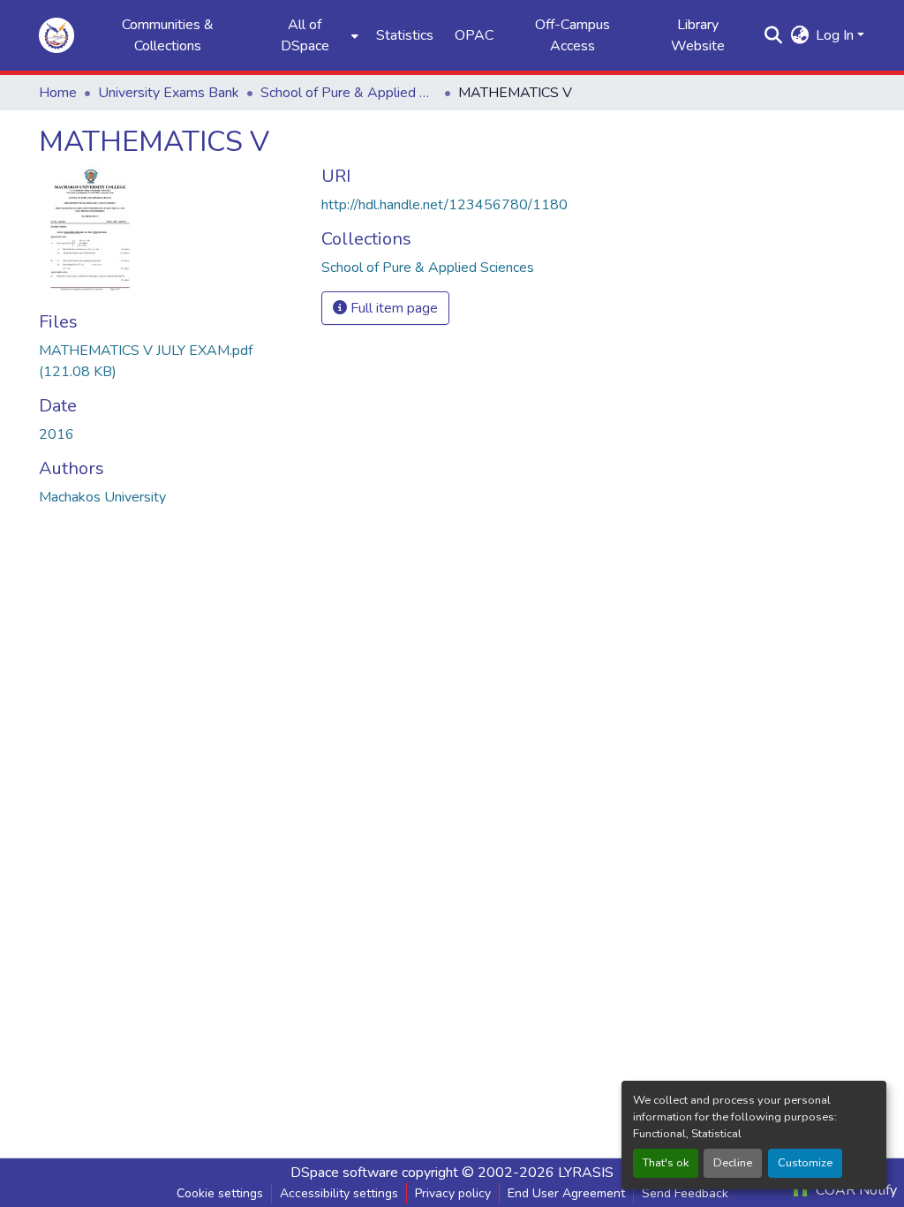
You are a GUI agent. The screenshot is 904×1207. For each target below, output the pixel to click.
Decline (732, 1163)
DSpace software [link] (344, 1172)
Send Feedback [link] (685, 1193)
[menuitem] (309, 35)
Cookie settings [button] (220, 1193)
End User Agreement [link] (566, 1193)
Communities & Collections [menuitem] (168, 35)
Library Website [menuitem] (698, 35)
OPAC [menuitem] (474, 35)
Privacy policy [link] (453, 1193)
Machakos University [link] (102, 497)
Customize (805, 1163)
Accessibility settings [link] (339, 1193)
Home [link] (58, 92)
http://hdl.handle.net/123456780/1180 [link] (444, 205)
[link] (169, 361)
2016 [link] (56, 434)
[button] (56, 35)
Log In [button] (836, 35)
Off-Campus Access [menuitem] (572, 35)
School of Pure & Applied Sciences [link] (348, 92)
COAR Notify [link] (854, 1190)
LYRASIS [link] (586, 1172)
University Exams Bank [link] (168, 92)
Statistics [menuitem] (404, 35)
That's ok (666, 1163)
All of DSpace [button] (305, 35)
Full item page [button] (392, 308)
